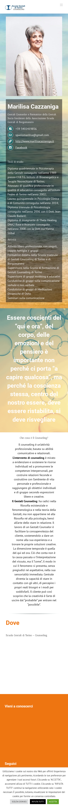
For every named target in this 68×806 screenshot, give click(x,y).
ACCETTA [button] (53, 801)
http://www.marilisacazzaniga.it (34, 141)
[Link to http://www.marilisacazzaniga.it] (10, 141)
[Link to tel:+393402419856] (10, 129)
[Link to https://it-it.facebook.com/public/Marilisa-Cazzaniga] (10, 147)
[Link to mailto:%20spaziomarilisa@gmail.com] (10, 135)
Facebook (21, 147)
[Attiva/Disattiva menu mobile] (61, 5)
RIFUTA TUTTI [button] (38, 801)
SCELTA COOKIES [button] (19, 801)
